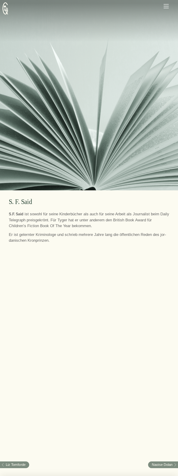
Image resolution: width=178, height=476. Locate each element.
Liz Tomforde (12, 465)
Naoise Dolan (160, 465)
